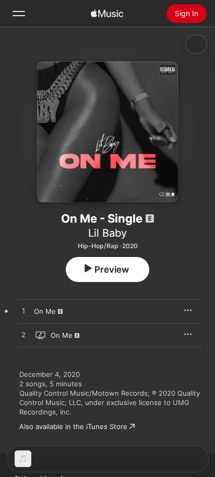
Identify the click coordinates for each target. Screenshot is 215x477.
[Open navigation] (18, 13)
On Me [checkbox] (45, 311)
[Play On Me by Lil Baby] (23, 311)
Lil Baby (107, 233)
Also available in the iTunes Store (73, 426)
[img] (107, 13)
